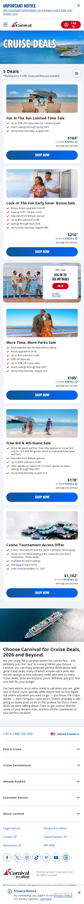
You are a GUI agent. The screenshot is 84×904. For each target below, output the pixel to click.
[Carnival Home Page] (21, 24)
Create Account (56, 294)
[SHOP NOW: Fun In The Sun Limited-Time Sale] (42, 98)
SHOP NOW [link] (42, 155)
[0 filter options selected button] (76, 73)
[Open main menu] (5, 24)
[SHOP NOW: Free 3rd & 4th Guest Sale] (42, 423)
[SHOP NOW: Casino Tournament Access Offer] (42, 525)
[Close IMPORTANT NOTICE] (78, 5)
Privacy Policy (63, 895)
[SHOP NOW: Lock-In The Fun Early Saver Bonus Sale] (42, 183)
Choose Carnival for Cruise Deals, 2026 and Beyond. (41, 652)
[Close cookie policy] (79, 892)
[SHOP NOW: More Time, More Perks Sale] (42, 323)
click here (46, 899)
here (18, 564)
